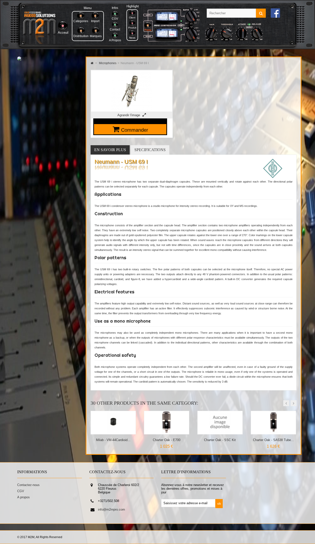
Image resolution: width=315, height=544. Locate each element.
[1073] (22, 58)
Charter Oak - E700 (113, 440)
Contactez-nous (28, 485)
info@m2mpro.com (111, 509)
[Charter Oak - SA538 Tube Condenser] (220, 432)
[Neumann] (273, 177)
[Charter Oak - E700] (113, 432)
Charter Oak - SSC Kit (166, 440)
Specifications (150, 150)
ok (219, 503)
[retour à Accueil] (92, 63)
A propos (23, 497)
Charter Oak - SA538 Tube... (220, 440)
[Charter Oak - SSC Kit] (166, 432)
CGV (20, 491)
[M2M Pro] (39, 43)
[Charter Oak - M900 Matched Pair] (273, 432)
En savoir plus (110, 150)
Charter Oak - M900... (273, 440)
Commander (134, 130)
